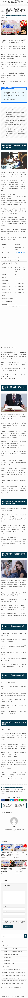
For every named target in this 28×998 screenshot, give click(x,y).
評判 (17, 791)
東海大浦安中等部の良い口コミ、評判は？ (15, 129)
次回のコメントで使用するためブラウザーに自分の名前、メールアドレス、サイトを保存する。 (14, 922)
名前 (4, 906)
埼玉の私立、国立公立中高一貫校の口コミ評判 (14, 975)
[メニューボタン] (1, 2)
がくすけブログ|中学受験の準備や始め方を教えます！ (14, 1)
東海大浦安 (23, 789)
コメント (5, 889)
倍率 (4, 789)
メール (5, 911)
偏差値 (7, 789)
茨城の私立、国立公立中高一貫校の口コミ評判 (14, 983)
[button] (3, 800)
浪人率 (3, 791)
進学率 (20, 791)
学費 (16, 789)
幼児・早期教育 (7, 966)
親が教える (12, 791)
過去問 (3, 793)
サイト (4, 916)
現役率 (7, 791)
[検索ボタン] (27, 2)
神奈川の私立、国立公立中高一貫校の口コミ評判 (14, 980)
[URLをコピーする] (25, 800)
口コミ (11, 789)
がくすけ (14, 826)
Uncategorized (7, 945)
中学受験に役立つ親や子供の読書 (11, 954)
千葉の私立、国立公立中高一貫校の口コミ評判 (17, 15)
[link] (14, 834)
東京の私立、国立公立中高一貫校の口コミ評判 (14, 978)
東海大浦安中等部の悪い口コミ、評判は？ (15, 131)
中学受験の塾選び (8, 960)
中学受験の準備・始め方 (9, 963)
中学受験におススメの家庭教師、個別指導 (13, 951)
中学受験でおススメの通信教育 (11, 948)
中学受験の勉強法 (8, 957)
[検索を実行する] (25, 936)
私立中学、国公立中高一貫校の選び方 (12, 969)
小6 (18, 789)
